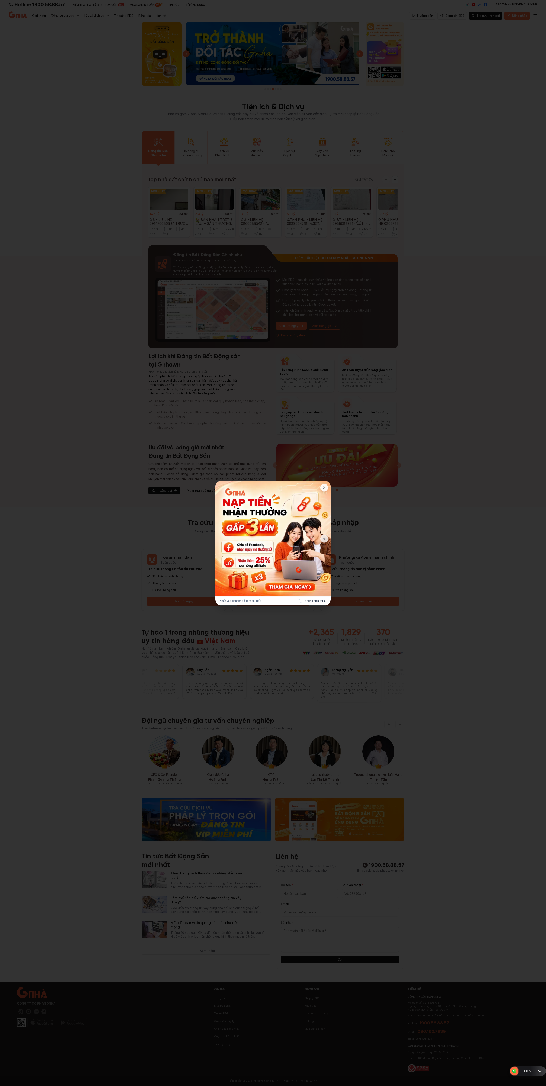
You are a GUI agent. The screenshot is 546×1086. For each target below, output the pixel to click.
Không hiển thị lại (315, 600)
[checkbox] (300, 600)
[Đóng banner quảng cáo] (324, 487)
